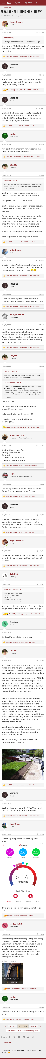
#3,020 (41, 1007)
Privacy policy (31, 1050)
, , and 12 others (22, 126)
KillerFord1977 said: (11, 590)
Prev (13, 1026)
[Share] (37, 32)
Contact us (6, 1050)
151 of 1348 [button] (23, 1026)
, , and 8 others (22, 242)
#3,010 (41, 445)
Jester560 (7, 16)
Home (4, 1052)
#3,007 (41, 294)
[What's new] (36, 2)
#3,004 (41, 144)
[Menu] (3, 2)
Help (39, 1050)
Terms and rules (18, 1050)
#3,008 (41, 325)
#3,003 (41, 108)
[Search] (42, 2)
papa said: (8, 38)
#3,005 (41, 175)
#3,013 (42, 551)
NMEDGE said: (9, 180)
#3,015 (42, 632)
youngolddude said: (11, 383)
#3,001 (41, 32)
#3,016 (41, 660)
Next (33, 1026)
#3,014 (41, 584)
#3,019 (41, 934)
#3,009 (41, 366)
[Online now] (6, 26)
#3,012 (42, 515)
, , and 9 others (22, 56)
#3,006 (41, 260)
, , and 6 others (21, 785)
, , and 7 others (21, 496)
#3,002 (41, 75)
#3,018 (42, 834)
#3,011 (42, 484)
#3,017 (42, 803)
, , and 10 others (24, 90)
